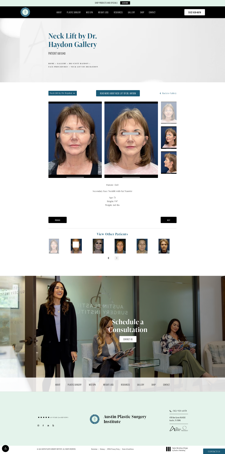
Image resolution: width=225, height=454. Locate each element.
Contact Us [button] (214, 451)
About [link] (59, 12)
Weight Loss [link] (103, 12)
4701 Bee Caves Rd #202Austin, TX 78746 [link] (177, 419)
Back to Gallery (169, 93)
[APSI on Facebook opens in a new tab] (43, 425)
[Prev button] (108, 258)
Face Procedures (58, 67)
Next (168, 220)
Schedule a (128, 325)
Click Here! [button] (125, 3)
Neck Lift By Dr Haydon (84, 67)
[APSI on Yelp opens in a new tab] (53, 425)
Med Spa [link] (89, 12)
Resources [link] (118, 12)
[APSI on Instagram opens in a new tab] (38, 425)
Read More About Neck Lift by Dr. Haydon (118, 93)
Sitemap (102, 449)
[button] (5, 448)
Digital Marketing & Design (180, 449)
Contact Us (128, 339)
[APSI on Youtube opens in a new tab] (48, 425)
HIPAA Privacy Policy (113, 449)
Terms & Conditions (128, 449)
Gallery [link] (131, 12)
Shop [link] (142, 12)
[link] (194, 12)
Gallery (61, 63)
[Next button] (117, 258)
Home (51, 63)
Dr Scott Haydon (79, 63)
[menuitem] (59, 12)
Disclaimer (94, 449)
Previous (57, 220)
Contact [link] (152, 12)
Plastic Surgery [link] (74, 12)
